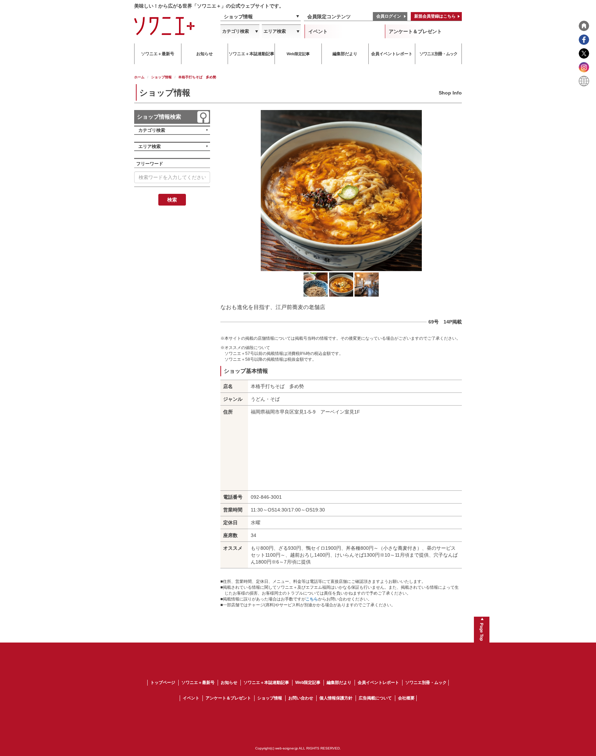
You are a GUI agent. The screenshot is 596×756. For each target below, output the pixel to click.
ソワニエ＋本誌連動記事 (266, 682)
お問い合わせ (300, 698)
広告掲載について (375, 698)
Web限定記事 (307, 682)
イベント (318, 31)
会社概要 (406, 698)
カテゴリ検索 (235, 31)
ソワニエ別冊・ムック (426, 682)
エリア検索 (275, 31)
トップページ (162, 682)
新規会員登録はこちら (435, 16)
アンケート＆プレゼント (415, 31)
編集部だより (339, 682)
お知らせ (229, 682)
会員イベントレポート (378, 682)
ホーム (139, 77)
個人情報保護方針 (335, 698)
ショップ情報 (238, 16)
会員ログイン (388, 16)
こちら (312, 599)
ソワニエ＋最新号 (198, 682)
